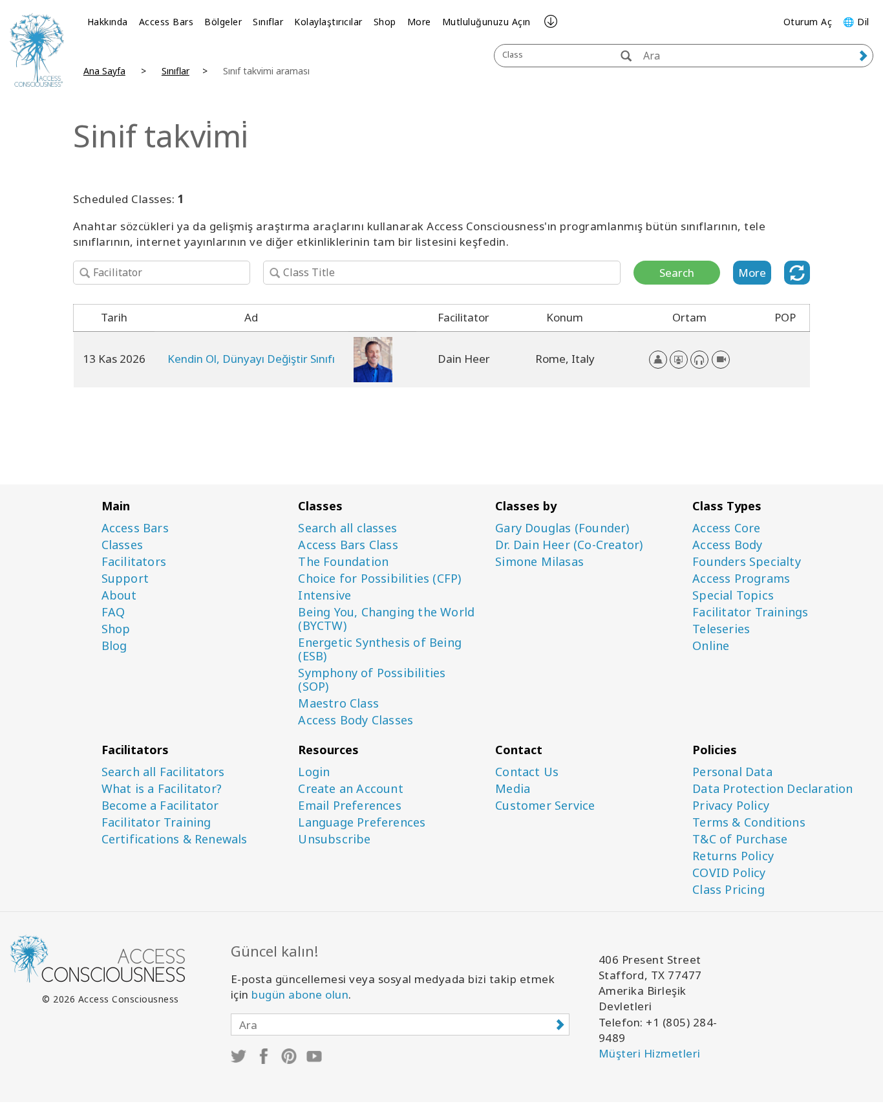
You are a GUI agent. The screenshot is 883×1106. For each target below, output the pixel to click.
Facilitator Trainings (750, 612)
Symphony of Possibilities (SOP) (371, 679)
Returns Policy (733, 856)
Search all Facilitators (163, 772)
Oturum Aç (808, 22)
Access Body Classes (355, 720)
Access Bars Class (348, 545)
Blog (114, 646)
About (119, 595)
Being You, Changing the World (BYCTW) (386, 619)
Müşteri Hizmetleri (650, 1053)
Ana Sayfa (104, 71)
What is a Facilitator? (161, 789)
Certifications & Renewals (174, 839)
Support (125, 578)
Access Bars (166, 22)
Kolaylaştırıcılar (328, 22)
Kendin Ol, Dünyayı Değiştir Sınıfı (251, 358)
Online (710, 646)
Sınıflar (268, 22)
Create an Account (350, 789)
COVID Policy (728, 873)
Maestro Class (338, 703)
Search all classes (347, 528)
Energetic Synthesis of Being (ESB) (380, 649)
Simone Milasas (539, 562)
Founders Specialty (746, 562)
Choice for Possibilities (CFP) (379, 578)
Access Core (726, 528)
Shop (385, 22)
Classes (122, 545)
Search (676, 272)
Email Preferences (349, 805)
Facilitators (133, 562)
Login (314, 772)
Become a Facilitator (160, 805)
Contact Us (527, 772)
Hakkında (107, 22)
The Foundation (343, 562)
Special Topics (733, 595)
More (419, 22)
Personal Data (732, 772)
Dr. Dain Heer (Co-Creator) (569, 545)
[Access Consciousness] (37, 50)
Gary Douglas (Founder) (562, 528)
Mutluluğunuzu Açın (486, 22)
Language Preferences (361, 822)
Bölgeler (223, 22)
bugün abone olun (299, 994)
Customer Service (545, 805)
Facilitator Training (156, 822)
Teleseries (721, 629)
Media (512, 789)
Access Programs (741, 578)
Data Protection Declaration (772, 789)
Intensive (324, 595)
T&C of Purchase (739, 839)
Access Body (727, 545)
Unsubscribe (334, 839)
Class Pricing (728, 889)
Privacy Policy (730, 805)
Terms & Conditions (748, 822)
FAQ (113, 612)
